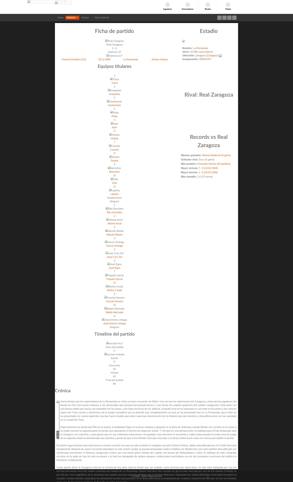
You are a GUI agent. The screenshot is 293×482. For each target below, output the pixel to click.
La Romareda (130, 59)
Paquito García (114, 279)
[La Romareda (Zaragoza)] (183, 41)
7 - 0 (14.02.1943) (208, 168)
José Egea (114, 268)
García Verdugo (114, 246)
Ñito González (114, 212)
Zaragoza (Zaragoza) (206, 55)
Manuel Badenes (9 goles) (216, 155)
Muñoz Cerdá (114, 290)
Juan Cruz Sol (114, 257)
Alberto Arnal (114, 223)
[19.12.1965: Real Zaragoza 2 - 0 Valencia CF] (57, 419)
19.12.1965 (104, 59)
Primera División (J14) (74, 59)
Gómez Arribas (160, 59)
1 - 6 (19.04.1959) (208, 172)
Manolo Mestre (115, 234)
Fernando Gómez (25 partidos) (213, 164)
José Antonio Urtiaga (114, 323)
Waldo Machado (114, 312)
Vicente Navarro (114, 301)
